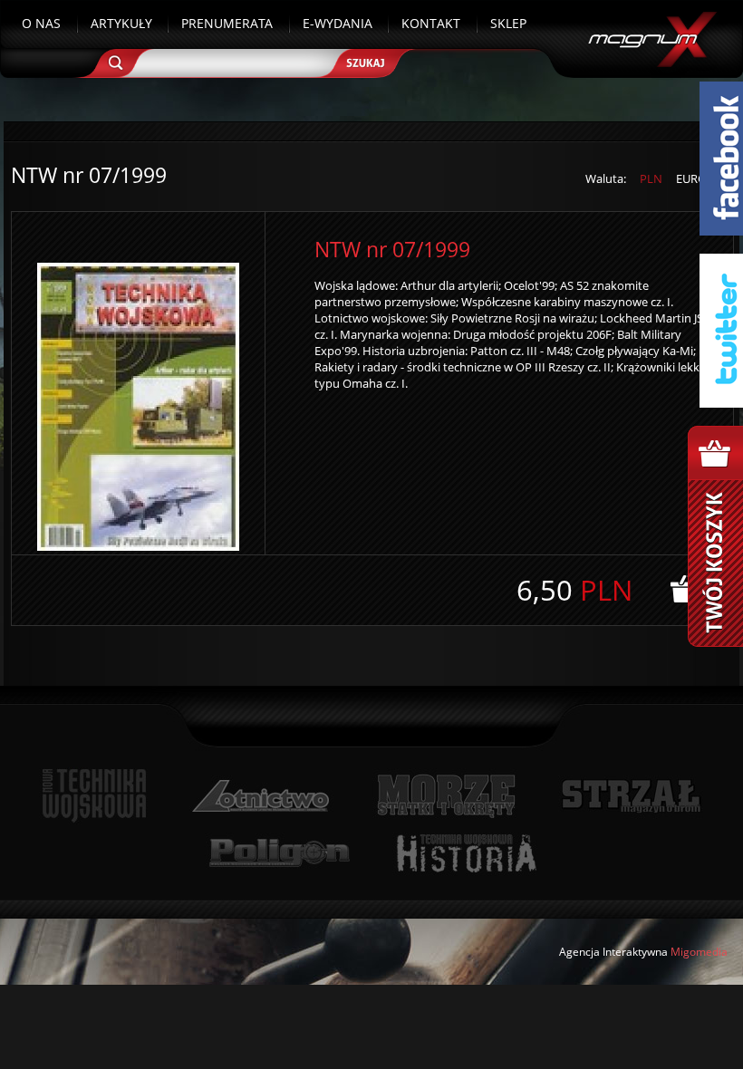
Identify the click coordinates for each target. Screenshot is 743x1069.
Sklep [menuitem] (508, 23)
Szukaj (372, 56)
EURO (691, 178)
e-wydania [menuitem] (337, 23)
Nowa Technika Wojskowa (94, 795)
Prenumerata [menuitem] (227, 23)
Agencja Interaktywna (613, 951)
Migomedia (699, 951)
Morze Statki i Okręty (445, 795)
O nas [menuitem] (41, 23)
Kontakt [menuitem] (430, 23)
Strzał (631, 795)
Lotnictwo (261, 795)
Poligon (279, 852)
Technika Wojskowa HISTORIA (465, 852)
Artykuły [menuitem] (121, 23)
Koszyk (715, 536)
